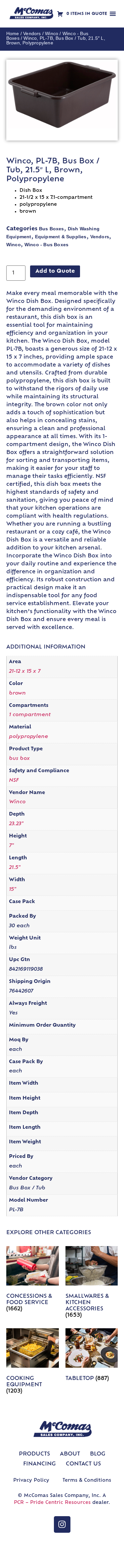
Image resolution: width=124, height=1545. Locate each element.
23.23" (16, 824)
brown (17, 693)
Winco (51, 33)
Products (34, 1454)
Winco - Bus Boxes (46, 244)
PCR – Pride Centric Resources (52, 1502)
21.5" (15, 867)
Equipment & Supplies (61, 236)
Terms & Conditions (86, 1480)
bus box (19, 758)
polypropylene (28, 736)
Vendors (32, 33)
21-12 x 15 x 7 (24, 671)
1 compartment (30, 715)
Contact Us (83, 1464)
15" (12, 889)
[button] (113, 14)
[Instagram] (62, 1524)
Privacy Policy (31, 1480)
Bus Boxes (51, 228)
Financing (39, 1464)
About (70, 1454)
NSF (14, 780)
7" (11, 845)
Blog (97, 1454)
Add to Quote (55, 271)
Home (12, 33)
